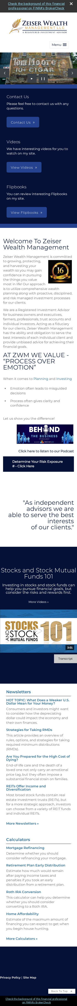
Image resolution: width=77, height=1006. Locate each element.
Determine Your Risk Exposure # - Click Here (37, 464)
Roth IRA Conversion (23, 892)
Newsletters (18, 691)
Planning (40, 379)
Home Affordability (22, 914)
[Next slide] (72, 73)
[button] (59, 44)
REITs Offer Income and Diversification (26, 787)
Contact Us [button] (21, 122)
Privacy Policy (10, 977)
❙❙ (43, 78)
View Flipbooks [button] (24, 213)
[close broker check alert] (71, 3)
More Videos (39, 601)
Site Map (29, 977)
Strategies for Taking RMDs (29, 730)
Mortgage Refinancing (25, 848)
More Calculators (22, 939)
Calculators (18, 839)
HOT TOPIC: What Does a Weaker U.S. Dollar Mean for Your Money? (37, 701)
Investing (64, 379)
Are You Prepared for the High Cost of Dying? (38, 758)
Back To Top (60, 991)
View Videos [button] (22, 167)
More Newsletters (22, 823)
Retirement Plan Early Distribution (35, 865)
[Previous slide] (4, 73)
